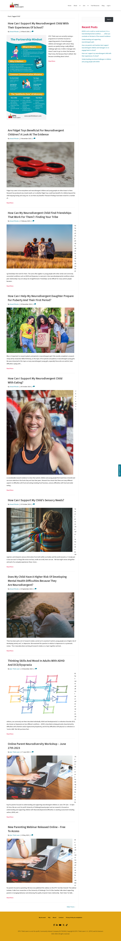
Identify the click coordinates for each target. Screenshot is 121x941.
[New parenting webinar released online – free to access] (39, 860)
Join (84, 6)
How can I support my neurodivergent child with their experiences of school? (38, 25)
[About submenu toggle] (80, 5)
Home (69, 6)
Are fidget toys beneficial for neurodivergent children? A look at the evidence (36, 132)
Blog (103, 6)
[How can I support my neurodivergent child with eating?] (40, 432)
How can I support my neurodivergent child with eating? (35, 380)
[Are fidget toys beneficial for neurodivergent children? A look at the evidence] (40, 165)
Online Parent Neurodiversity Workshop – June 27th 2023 (37, 746)
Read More (51, 61)
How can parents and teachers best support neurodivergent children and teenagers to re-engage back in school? (95, 47)
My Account (42, 917)
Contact (61, 917)
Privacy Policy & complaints (74, 917)
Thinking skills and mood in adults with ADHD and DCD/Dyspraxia (36, 663)
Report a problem (119, 470)
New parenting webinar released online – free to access (36, 829)
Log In (108, 6)
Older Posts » (71, 907)
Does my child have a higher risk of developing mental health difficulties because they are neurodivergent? (37, 581)
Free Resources (95, 6)
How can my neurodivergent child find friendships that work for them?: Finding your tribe (39, 215)
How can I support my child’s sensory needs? (36, 500)
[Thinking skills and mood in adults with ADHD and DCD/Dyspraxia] (39, 694)
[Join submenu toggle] (88, 5)
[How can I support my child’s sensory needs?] (39, 530)
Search (109, 19)
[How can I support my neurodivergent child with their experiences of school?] (26, 77)
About (75, 6)
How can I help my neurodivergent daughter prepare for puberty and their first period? (41, 298)
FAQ (49, 917)
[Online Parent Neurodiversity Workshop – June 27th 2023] (39, 777)
